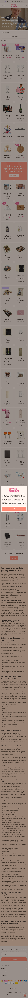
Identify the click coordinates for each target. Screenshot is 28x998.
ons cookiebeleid (7, 504)
